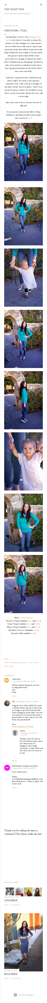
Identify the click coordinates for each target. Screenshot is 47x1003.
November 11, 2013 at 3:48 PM (24, 768)
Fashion (24, 662)
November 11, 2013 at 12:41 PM (27, 702)
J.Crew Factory (26, 618)
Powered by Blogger (25, 995)
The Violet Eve (14, 9)
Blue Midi (10, 974)
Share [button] (6, 659)
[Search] (41, 4)
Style (6, 666)
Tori (13, 701)
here (30, 118)
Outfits (36, 662)
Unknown (16, 679)
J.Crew (30, 662)
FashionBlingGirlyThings (23, 727)
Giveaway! (10, 900)
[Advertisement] (23, 858)
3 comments (15, 905)
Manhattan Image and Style (25, 766)
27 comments (15, 978)
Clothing (13, 662)
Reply (14, 696)
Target (11, 666)
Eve (18, 662)
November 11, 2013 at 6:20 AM (24, 681)
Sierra (22, 731)
